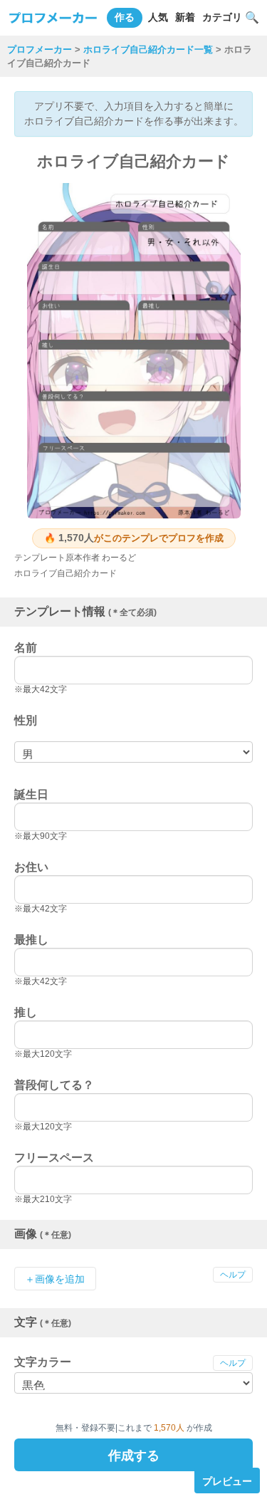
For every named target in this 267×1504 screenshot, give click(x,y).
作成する (133, 1454)
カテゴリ (222, 17)
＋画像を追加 (55, 1279)
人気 (158, 17)
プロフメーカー (39, 49)
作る (125, 17)
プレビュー (227, 1480)
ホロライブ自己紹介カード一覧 (148, 49)
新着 (185, 17)
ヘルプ (233, 1275)
